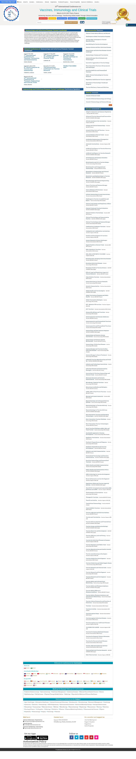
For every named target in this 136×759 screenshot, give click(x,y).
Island (106, 681)
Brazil (34, 668)
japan (62, 673)
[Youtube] (86, 737)
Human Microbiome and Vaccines (95, 312)
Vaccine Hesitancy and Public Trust (96, 544)
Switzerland (29, 685)
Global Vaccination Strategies (94, 300)
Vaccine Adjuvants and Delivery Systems (97, 512)
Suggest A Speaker (90, 722)
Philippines (79, 673)
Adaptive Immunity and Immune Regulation (98, 112)
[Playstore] (81, 22)
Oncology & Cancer (30, 709)
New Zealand (70, 673)
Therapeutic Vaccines (92, 497)
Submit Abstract (43, 18)
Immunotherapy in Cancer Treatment (96, 355)
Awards (96, 2)
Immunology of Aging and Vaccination (97, 55)
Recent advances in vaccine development (97, 479)
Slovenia (81, 683)
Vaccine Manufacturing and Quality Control (98, 549)
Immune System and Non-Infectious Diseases (98, 47)
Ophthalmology (29, 694)
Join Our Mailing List (91, 720)
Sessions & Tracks (62, 18)
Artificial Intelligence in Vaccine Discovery (98, 148)
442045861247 (132, 25)
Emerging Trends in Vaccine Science (96, 267)
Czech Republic (43, 681)
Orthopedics (39, 709)
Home (20, 2)
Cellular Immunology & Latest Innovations (98, 194)
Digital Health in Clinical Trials (95, 245)
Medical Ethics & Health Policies (89, 692)
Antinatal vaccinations (92, 144)
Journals (31, 2)
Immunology (37, 707)
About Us (25, 2)
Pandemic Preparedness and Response (96, 442)
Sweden (103, 683)
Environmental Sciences (67, 704)
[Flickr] (96, 737)
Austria (27, 681)
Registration (54, 2)
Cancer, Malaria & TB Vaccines (94, 190)
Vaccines (88, 606)
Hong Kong (42, 673)
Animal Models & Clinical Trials (95, 135)
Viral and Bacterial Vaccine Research (96, 650)
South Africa (89, 683)
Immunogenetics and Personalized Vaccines (98, 321)
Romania (104, 673)
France (66, 681)
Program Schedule (73, 18)
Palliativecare (39, 694)
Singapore (87, 673)
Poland (53, 683)
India (49, 673)
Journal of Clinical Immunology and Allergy (98, 98)
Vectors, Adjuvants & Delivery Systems (96, 645)
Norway (47, 683)
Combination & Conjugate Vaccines (95, 226)
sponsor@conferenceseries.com (33, 728)
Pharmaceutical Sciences (91, 709)
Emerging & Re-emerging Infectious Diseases (98, 258)
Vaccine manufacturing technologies (96, 554)
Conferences (39, 2)
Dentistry (35, 704)
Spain (96, 683)
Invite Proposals (89, 726)
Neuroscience (91, 707)
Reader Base (82, 18)
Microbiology (63, 707)
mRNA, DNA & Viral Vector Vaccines (96, 391)
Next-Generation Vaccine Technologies (97, 424)
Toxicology (50, 711)
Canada (28, 668)
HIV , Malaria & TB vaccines (93, 304)
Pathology (48, 709)
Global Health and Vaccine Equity (95, 290)
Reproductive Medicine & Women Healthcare (84, 694)
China (34, 673)
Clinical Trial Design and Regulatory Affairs (98, 203)
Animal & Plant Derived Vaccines (95, 130)
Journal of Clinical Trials (93, 95)
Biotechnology (83, 702)
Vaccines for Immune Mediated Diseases (97, 632)
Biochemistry (73, 702)
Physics (102, 709)
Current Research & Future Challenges (96, 240)
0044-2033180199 (63, 720)
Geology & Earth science (99, 704)
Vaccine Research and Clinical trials (96, 567)
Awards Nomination (91, 18)
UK (36, 685)
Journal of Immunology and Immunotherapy (98, 102)
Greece (80, 681)
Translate (113, 23)
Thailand (35, 675)
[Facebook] (72, 737)
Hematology (28, 707)
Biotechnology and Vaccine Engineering (97, 180)
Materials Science (47, 707)
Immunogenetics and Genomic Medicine (97, 317)
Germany (73, 681)
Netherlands (38, 683)
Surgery (43, 711)
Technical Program (63, 2)
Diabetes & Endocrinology (32, 692)
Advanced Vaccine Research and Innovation (98, 116)
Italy (100, 681)
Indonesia (55, 673)
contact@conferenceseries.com (33, 724)
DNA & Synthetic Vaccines (93, 249)
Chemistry (28, 704)
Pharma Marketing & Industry (74, 709)
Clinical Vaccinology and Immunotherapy (98, 222)
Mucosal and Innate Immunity (94, 396)
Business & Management (95, 702)
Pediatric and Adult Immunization (95, 451)
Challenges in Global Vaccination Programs (98, 36)
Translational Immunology (93, 503)
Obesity (101, 692)
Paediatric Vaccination (92, 437)
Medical (56, 707)
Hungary (87, 681)
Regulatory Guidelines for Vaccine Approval (98, 79)
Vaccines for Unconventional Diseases (96, 641)
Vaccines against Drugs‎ (92, 613)
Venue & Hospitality (75, 2)
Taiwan (28, 675)
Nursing (99, 707)
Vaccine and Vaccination (93, 517)
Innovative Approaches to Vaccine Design (97, 62)
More (110, 105)
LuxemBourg (29, 683)
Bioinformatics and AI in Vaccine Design (97, 162)
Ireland (94, 681)
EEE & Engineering (53, 704)
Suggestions (88, 724)
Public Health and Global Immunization (97, 465)
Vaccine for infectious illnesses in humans (98, 540)
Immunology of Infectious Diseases (95, 344)
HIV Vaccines (90, 309)
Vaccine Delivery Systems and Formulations (98, 521)
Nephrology (83, 707)
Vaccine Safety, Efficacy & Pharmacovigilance (93, 591)
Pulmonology (36, 711)
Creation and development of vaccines (96, 235)
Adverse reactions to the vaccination (96, 121)
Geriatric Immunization (92, 286)
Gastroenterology (45, 692)
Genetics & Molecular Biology (84, 704)
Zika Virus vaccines (91, 655)
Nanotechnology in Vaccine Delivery (96, 405)
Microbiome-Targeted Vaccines (95, 382)
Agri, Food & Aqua (29, 702)
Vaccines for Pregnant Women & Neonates (97, 636)
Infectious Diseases (72, 692)
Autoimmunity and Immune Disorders (96, 157)
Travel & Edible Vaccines (93, 508)
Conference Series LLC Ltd (63, 749)
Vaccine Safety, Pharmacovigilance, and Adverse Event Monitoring (97, 595)
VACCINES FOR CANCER (92, 627)
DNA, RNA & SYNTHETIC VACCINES (95, 254)
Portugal (60, 683)
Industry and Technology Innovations (96, 364)
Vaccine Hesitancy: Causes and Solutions (97, 87)
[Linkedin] (81, 737)
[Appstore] (83, 22)
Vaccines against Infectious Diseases (96, 618)
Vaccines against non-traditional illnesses (98, 622)
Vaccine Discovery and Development (96, 531)
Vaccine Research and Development (96, 572)
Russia (74, 683)
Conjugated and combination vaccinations (98, 231)
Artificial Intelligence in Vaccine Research (98, 153)
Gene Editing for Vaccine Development (97, 44)
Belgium (34, 681)
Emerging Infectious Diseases (94, 263)
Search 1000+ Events (71, 22)
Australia (28, 673)
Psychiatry (28, 711)
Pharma (62, 709)
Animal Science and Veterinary (59, 702)
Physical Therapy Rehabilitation (54, 694)
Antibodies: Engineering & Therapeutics (97, 139)
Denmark (52, 681)
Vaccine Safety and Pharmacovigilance (97, 586)
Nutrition (106, 707)
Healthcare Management (59, 692)
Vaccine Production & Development (96, 558)
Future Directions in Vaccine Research (96, 281)
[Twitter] (76, 737)
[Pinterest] (91, 737)
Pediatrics (55, 709)
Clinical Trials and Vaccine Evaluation (97, 208)
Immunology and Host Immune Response (97, 330)
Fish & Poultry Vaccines (92, 277)
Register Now (52, 18)
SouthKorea (96, 673)
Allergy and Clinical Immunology (95, 125)
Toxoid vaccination (91, 500)
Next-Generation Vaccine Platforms (96, 419)
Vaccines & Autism (91, 609)
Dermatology (43, 704)
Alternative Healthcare (42, 702)
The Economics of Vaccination (94, 492)
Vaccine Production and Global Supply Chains (99, 563)
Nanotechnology (73, 707)
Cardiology (107, 702)
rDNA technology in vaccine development (98, 474)
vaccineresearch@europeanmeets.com (34, 721)
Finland (60, 681)
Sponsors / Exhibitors (86, 2)
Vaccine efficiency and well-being (96, 535)
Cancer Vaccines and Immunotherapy (96, 185)
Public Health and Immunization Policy (97, 469)
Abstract (47, 2)
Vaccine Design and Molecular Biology (97, 526)
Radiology (67, 694)
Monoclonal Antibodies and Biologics (96, 387)
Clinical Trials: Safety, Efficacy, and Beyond (98, 33)
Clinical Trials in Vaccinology (94, 212)
